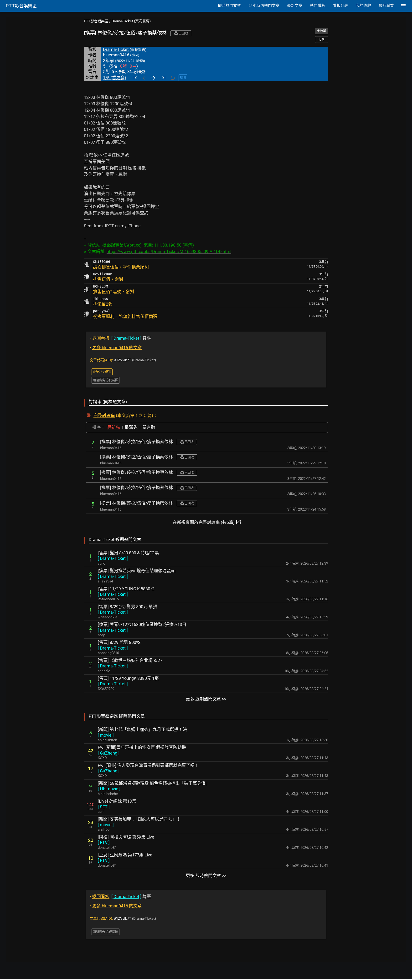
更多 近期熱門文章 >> (206, 698)
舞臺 (120, 338)
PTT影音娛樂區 (96, 21)
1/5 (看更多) (114, 77)
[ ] (113, 558)
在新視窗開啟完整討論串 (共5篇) (207, 522)
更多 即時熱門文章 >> (206, 875)
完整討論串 (104, 415)
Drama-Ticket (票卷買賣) (131, 21)
